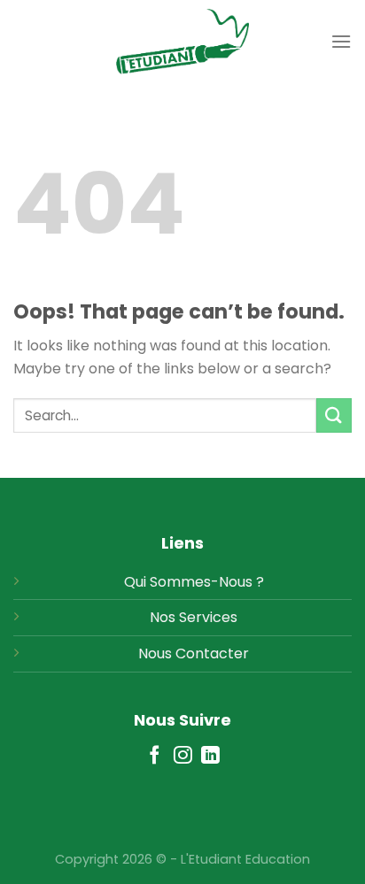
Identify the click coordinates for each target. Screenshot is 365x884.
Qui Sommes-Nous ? (194, 582)
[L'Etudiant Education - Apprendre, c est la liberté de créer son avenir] (182, 41)
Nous (155, 653)
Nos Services (193, 617)
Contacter (212, 653)
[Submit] (334, 415)
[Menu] (341, 41)
